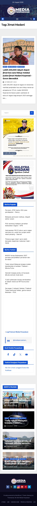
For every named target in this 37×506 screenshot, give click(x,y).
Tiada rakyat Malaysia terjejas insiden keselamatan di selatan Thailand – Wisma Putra (18, 266)
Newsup (29, 495)
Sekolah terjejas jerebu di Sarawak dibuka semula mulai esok (17, 443)
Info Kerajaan (12, 66)
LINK (8, 502)
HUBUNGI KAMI (15, 502)
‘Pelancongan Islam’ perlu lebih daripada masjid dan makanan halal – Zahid (18, 241)
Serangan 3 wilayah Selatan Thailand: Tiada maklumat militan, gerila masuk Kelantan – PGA (18, 290)
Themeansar (10, 497)
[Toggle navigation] (17, 19)
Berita (5, 66)
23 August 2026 (11, 405)
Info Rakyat (21, 66)
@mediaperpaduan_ (20, 340)
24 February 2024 (10, 82)
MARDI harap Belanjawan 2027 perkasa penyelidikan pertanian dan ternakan (17, 257)
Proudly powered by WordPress (13, 495)
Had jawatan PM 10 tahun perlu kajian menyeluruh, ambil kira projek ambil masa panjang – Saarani (18, 232)
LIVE (34, 502)
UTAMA (3, 502)
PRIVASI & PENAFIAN (26, 502)
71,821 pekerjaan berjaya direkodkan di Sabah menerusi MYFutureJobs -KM (18, 282)
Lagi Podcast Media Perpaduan (17, 332)
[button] (31, 19)
